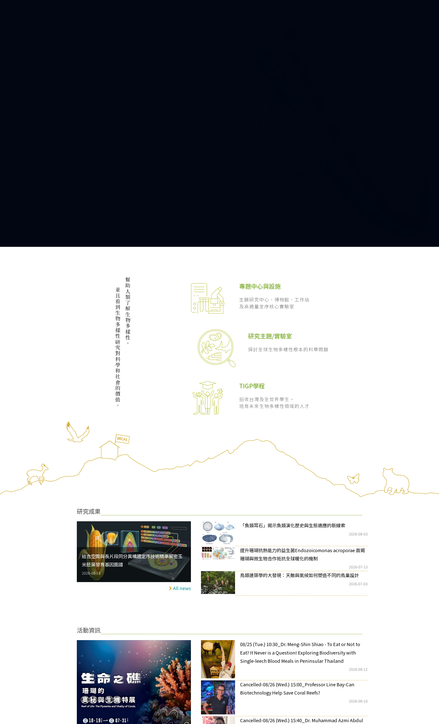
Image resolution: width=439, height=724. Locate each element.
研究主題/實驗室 (270, 336)
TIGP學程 (252, 385)
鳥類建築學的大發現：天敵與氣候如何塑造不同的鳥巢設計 (299, 575)
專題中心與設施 (260, 286)
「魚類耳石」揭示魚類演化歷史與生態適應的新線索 (292, 525)
